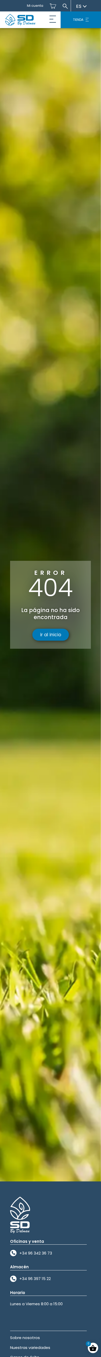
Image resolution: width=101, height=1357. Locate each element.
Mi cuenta (35, 5)
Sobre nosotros (25, 1337)
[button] (53, 19)
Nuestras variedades (30, 1347)
